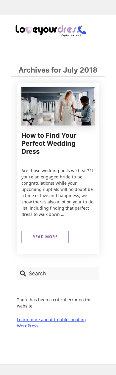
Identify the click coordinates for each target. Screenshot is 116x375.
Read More (45, 238)
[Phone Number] (81, 31)
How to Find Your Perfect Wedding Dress (48, 143)
